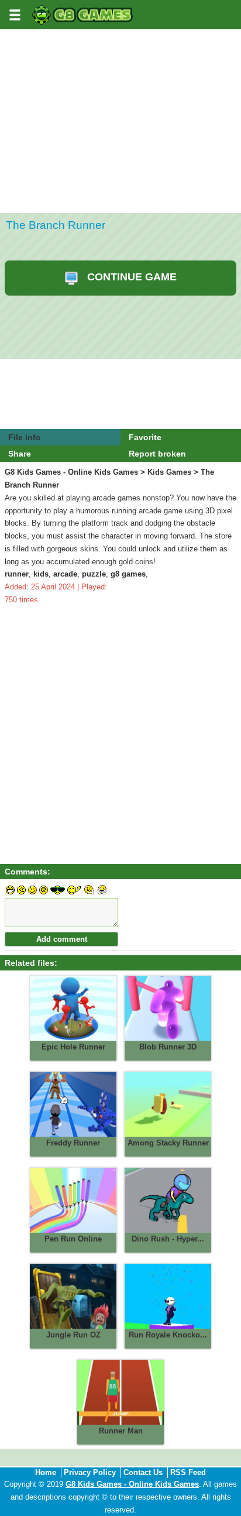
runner (17, 574)
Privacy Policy (90, 1472)
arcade (65, 574)
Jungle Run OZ (73, 1334)
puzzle (94, 574)
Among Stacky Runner (168, 1142)
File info (24, 437)
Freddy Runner (73, 1142)
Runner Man (121, 1430)
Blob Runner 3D (168, 1046)
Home (45, 1472)
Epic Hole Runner (73, 1046)
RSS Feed (188, 1472)
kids (41, 574)
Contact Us (143, 1472)
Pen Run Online (73, 1238)
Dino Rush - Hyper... (168, 1238)
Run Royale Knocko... (168, 1334)
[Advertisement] (120, 156)
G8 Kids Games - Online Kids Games (71, 472)
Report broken (157, 453)
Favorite (145, 437)
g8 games (128, 574)
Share (19, 453)
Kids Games (169, 472)
